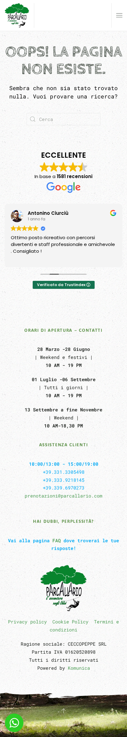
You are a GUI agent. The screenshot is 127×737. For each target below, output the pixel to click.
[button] (119, 15)
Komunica (79, 668)
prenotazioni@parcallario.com (63, 496)
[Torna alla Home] (17, 15)
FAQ (56, 540)
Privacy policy (27, 621)
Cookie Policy (70, 621)
